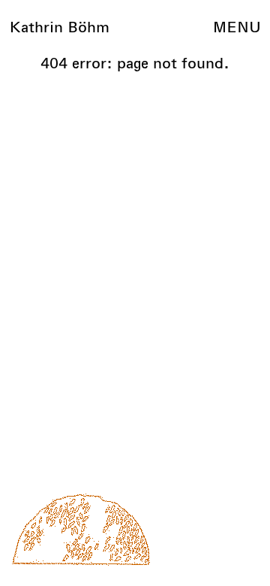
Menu (237, 27)
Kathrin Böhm (59, 27)
